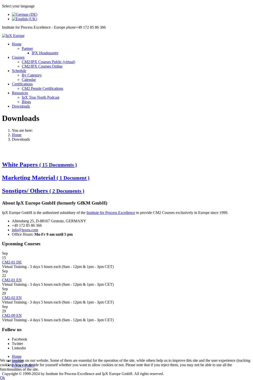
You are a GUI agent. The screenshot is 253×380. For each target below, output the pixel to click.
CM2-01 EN (12, 280)
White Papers (39, 164)
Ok (2, 378)
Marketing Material (45, 177)
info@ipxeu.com (25, 230)
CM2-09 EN (12, 315)
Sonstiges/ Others (43, 190)
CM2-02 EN (12, 298)
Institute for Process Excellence (110, 212)
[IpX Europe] (13, 36)
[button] (16, 44)
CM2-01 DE (12, 262)
